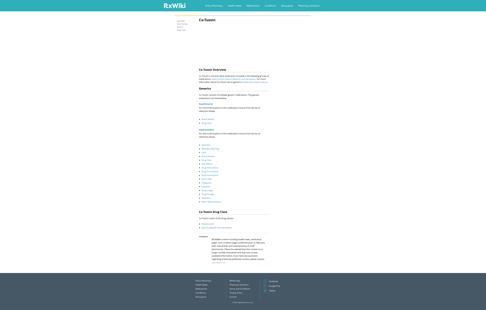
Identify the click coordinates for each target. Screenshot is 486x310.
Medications (253, 5)
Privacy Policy (235, 292)
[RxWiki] (174, 5)
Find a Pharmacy (214, 5)
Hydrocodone (261, 82)
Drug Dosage (207, 194)
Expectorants (218, 79)
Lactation (205, 186)
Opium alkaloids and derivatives (240, 79)
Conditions (270, 5)
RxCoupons (287, 5)
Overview (205, 145)
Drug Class (206, 123)
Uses (203, 152)
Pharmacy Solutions (309, 5)
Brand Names (208, 119)
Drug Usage (207, 190)
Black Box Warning (210, 148)
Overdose (206, 198)
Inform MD (206, 179)
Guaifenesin (247, 82)
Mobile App (234, 280)
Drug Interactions (209, 167)
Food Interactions (209, 175)
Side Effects (206, 164)
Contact (233, 296)
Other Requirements (211, 201)
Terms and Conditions (239, 288)
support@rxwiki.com (218, 263)
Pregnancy (206, 182)
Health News (234, 5)
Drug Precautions (209, 171)
